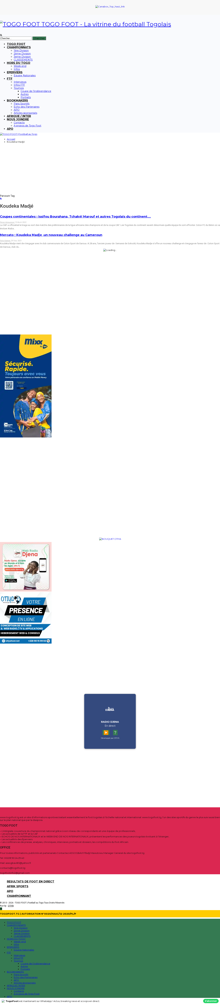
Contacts (19, 122)
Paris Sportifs (21, 103)
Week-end (20, 66)
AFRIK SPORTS (17, 886)
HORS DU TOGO (18, 63)
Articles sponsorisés (25, 112)
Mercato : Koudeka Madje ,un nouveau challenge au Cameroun (51, 235)
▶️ (106, 732)
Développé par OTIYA (110, 738)
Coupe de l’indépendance (36, 91)
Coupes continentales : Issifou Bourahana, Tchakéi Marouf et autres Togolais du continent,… (75, 216)
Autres (25, 94)
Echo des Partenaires (26, 106)
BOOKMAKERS (17, 100)
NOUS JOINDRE (18, 119)
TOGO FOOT (16, 44)
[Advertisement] (110, 171)
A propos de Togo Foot (27, 125)
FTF (9, 78)
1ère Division (21, 50)
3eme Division (22, 56)
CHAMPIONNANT (19, 896)
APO (16, 109)
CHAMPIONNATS (19, 47)
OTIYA (11, 906)
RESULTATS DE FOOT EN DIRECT (30, 881)
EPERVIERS (15, 72)
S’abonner (211, 1001)
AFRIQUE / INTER (19, 116)
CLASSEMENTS (23, 59)
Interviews (20, 81)
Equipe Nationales (25, 75)
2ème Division (22, 53)
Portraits (26, 97)
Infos (17, 69)
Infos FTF (19, 84)
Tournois (19, 88)
